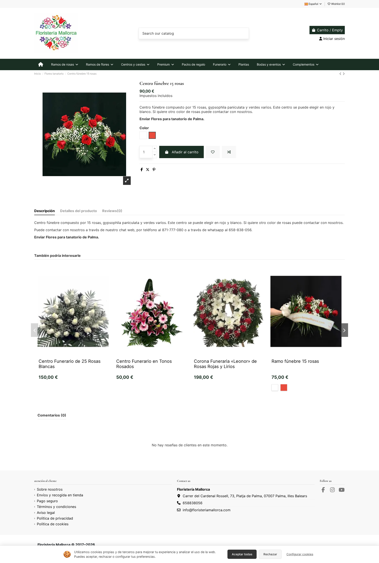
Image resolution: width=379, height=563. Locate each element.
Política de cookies (52, 524)
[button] (34, 330)
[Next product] (344, 73)
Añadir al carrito (185, 152)
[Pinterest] (154, 169)
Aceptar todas (242, 554)
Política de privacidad (55, 518)
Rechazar (270, 554)
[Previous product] (341, 73)
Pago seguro (47, 501)
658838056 (192, 503)
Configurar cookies (299, 554)
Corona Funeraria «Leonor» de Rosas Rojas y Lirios (225, 364)
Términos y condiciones (56, 506)
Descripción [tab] (44, 211)
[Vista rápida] (80, 355)
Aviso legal (46, 512)
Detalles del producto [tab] (78, 211)
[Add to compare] (229, 152)
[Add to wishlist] (213, 152)
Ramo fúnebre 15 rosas (295, 361)
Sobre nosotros (50, 489)
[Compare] (72, 355)
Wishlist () (338, 3)
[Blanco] (275, 387)
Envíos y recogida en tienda (60, 495)
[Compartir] (142, 169)
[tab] (112, 212)
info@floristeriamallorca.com (207, 510)
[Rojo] (284, 387)
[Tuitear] (147, 169)
